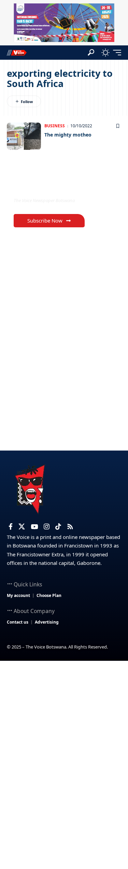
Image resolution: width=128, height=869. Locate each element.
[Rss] (70, 526)
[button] (91, 52)
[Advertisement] (64, 728)
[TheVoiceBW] (17, 52)
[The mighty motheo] (24, 136)
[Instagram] (46, 526)
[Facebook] (10, 526)
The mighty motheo (67, 134)
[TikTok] (58, 526)
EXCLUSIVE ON (42, 186)
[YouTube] (34, 526)
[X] (22, 526)
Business (54, 126)
